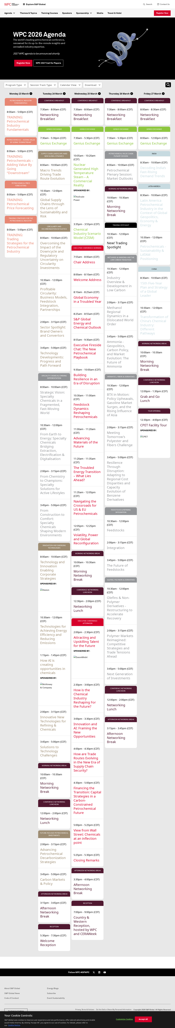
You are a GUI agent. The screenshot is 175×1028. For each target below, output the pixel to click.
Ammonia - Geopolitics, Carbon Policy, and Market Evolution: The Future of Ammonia (118, 354)
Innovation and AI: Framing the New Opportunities (85, 730)
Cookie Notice (14, 1025)
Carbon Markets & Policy (52, 881)
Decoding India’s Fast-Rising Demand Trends (153, 171)
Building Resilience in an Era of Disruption (87, 379)
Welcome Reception (48, 942)
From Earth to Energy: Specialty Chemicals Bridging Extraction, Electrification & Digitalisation (53, 446)
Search (149, 4)
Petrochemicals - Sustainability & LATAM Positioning (153, 252)
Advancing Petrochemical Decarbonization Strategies (53, 855)
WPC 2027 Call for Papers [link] (48, 63)
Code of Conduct (11, 998)
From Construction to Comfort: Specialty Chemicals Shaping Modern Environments (53, 522)
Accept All (143, 1019)
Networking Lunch (49, 820)
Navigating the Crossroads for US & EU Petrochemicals (85, 507)
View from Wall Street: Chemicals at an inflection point (87, 836)
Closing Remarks (86, 860)
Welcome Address (87, 279)
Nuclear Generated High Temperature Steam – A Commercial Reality (86, 174)
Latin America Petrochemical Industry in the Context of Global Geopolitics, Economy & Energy (153, 212)
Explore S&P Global (36, 4)
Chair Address (84, 262)
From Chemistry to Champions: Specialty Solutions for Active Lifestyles (52, 484)
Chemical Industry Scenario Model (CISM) (87, 233)
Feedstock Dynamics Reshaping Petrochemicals (85, 410)
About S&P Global (12, 988)
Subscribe (51, 993)
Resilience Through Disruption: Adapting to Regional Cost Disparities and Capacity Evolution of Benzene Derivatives (118, 481)
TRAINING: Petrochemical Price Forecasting (20, 203)
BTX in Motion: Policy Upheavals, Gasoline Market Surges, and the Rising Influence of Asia (120, 404)
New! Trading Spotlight (117, 245)
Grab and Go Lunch (150, 398)
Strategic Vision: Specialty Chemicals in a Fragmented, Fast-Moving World (52, 402)
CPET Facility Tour (153, 425)
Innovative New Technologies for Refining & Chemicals (53, 723)
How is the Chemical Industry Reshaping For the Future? (85, 698)
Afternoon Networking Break (49, 912)
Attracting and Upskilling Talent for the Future (86, 641)
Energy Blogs (53, 988)
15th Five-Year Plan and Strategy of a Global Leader (153, 289)
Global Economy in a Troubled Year (87, 299)
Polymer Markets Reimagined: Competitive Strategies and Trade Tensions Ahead (120, 646)
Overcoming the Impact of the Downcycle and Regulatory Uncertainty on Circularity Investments (52, 255)
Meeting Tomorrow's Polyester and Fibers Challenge (120, 438)
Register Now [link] (23, 63)
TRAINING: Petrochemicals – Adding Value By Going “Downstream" (20, 164)
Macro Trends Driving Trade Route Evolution (52, 174)
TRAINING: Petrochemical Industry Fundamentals (18, 123)
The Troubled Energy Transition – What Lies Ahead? (87, 473)
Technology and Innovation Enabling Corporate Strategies (52, 570)
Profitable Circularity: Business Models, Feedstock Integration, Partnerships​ (53, 299)
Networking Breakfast (49, 116)
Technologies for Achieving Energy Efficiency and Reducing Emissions (53, 634)
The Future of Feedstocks (117, 567)
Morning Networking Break (49, 787)
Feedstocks (115, 530)
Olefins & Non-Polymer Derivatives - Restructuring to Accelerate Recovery (119, 607)
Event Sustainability (56, 998)
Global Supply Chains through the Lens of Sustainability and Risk (53, 207)
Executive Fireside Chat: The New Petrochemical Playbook (87, 351)
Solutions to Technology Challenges (49, 751)
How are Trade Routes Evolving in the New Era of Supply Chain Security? (87, 762)
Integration (116, 547)
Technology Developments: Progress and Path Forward (52, 359)
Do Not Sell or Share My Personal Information (113, 1010)
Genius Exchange (53, 143)
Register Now (162, 13)
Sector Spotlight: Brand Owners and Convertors (53, 331)
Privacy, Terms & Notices (84, 1010)
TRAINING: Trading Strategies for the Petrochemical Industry (20, 243)
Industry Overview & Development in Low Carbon (119, 283)
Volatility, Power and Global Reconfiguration (86, 539)
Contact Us (165, 4)
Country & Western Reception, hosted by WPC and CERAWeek (85, 925)
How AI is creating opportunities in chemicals (52, 666)
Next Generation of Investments (120, 676)
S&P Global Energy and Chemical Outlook (87, 323)
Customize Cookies (124, 1019)
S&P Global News (12, 993)
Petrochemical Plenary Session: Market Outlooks (120, 174)
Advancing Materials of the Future (86, 442)
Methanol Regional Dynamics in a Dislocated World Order (120, 315)
